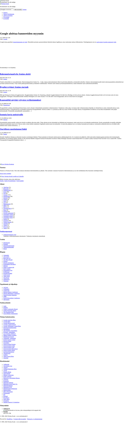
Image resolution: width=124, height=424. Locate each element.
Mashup (5, 266)
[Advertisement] (30, 24)
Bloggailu (6, 189)
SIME (5, 296)
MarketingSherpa (8, 385)
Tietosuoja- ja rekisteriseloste (34, 419)
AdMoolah (6, 364)
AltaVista (5, 187)
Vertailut (5, 223)
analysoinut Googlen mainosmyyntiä (106, 42)
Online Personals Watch (9, 310)
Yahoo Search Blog (8, 356)
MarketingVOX (7, 387)
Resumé (5, 396)
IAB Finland (6, 373)
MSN (4, 205)
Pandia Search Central (9, 339)
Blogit (5, 248)
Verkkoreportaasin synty (9, 234)
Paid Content (6, 269)
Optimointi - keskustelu (9, 338)
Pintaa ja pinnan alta (8, 267)
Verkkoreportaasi (6, 231)
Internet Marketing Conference (11, 293)
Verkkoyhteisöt (7, 222)
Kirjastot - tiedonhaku (9, 332)
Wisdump (5, 281)
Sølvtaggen (6, 299)
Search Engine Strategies (10, 295)
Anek (4, 306)
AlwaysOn (6, 256)
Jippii (4, 201)
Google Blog (6, 321)
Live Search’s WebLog (9, 333)
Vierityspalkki (20, 180)
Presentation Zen (7, 270)
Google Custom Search (9, 324)
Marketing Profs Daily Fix (10, 384)
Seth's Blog (6, 399)
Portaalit (5, 211)
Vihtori (5, 225)
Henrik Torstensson (8, 263)
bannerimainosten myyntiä (20, 42)
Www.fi (5, 226)
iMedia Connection (8, 375)
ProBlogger (6, 272)
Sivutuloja (6, 400)
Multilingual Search (8, 336)
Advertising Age (7, 366)
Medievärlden (7, 390)
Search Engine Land (8, 347)
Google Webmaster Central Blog (12, 326)
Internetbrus (6, 329)
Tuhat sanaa (6, 276)
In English (6, 18)
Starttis (5, 134)
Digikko (5, 307)
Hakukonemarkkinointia (9, 327)
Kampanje (6, 381)
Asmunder (6, 255)
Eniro (4, 192)
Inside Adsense (7, 376)
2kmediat (5, 358)
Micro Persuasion (8, 391)
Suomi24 (5, 220)
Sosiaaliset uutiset (8, 216)
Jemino (5, 79)
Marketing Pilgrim (8, 382)
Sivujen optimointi (8, 213)
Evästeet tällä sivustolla (20, 419)
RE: (4, 394)
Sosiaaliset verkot (8, 217)
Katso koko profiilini (5, 173)
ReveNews (6, 397)
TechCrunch (6, 275)
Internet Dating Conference (10, 292)
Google (5, 39)
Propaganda (6, 393)
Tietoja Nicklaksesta (8, 14)
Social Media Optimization (10, 313)
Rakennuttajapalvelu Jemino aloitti (15, 74)
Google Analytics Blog (9, 320)
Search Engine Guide (9, 346)
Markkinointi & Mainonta (10, 388)
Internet (5, 119)
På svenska (6, 17)
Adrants (5, 367)
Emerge (5, 261)
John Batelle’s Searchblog (10, 330)
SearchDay (6, 343)
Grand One (6, 290)
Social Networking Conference (11, 298)
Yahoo (5, 228)
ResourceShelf (7, 341)
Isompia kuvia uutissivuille (11, 114)
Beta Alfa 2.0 (6, 258)
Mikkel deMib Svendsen (9, 335)
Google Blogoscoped (9, 323)
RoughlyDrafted (7, 273)
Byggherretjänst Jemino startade (14, 87)
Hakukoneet (6, 105)
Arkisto (24, 9)
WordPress (9, 419)
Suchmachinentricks (8, 352)
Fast (4, 193)
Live (4, 202)
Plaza (4, 210)
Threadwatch (6, 353)
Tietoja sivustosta (7, 15)
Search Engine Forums (9, 344)
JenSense (5, 379)
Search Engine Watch (9, 350)
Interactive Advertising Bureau (11, 378)
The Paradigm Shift (8, 312)
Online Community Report (10, 309)
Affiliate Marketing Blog (10, 369)
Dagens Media (7, 372)
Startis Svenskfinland (10, 180)
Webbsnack (6, 279)
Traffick (5, 355)
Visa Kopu (6, 278)
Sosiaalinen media (8, 214)
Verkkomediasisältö (8, 247)
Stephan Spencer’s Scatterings (11, 402)
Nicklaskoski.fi (7, 208)
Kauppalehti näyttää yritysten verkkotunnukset (20, 100)
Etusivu (5, 12)
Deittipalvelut (7, 190)
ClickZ (5, 370)
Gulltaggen (6, 289)
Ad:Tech (5, 287)
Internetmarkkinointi (8, 245)
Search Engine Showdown (10, 349)
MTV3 (5, 207)
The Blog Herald (7, 259)
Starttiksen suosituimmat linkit (13, 129)
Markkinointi (6, 204)
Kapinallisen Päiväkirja (9, 264)
